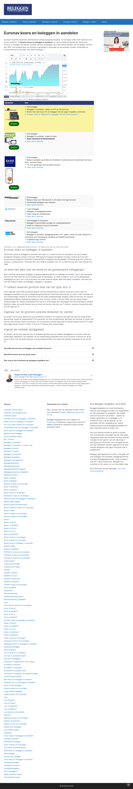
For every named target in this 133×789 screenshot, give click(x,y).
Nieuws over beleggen (12, 727)
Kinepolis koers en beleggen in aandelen (20, 682)
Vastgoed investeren (12, 765)
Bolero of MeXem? (11, 534)
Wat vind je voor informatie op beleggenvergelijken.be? (26, 360)
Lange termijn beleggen (13, 691)
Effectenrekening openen (13, 596)
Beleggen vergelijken (9, 22)
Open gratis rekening (35, 141)
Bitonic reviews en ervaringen (15, 514)
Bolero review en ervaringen (15, 537)
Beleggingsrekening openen (15, 469)
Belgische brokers (11, 475)
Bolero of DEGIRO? (11, 525)
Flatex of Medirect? (11, 632)
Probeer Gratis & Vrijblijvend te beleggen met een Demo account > (53, 114)
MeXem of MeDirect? (12, 721)
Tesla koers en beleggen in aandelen (18, 759)
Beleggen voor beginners (13, 460)
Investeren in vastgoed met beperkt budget (21, 674)
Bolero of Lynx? (10, 531)
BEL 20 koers (9, 439)
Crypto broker (9, 561)
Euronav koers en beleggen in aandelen (19, 620)
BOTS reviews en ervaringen (15, 540)
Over (6, 370)
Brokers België (9, 546)
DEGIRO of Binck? (11, 573)
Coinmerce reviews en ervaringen (17, 558)
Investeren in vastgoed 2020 (15, 671)
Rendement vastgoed (12, 742)
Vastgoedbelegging (11, 768)
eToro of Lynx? (9, 614)
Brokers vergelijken (29, 22)
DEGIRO (7, 570)
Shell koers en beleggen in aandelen (18, 751)
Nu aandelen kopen (11, 730)
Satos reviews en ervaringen (15, 745)
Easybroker (8, 591)
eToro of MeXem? (11, 617)
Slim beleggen (9, 754)
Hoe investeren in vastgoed (14, 653)
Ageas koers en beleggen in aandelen (18, 422)
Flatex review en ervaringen (15, 638)
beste (71, 277)
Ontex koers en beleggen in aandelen (18, 736)
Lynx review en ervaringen (14, 712)
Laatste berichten (15, 370)
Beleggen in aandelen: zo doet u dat (18, 445)
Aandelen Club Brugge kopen (15, 413)
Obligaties (8, 733)
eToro (6, 602)
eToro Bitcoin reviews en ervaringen (18, 605)
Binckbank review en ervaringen (16, 496)
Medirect (7, 715)
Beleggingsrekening (11, 466)
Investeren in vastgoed (13, 668)
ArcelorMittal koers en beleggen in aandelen (21, 428)
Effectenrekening (10, 593)
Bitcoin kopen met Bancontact (15, 505)
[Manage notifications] (128, 784)
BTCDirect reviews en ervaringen (16, 552)
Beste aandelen (10, 478)
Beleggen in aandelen (12, 442)
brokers (22, 279)
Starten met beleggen (12, 757)
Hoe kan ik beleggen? (12, 659)
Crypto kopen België (12, 564)
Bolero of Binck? (10, 522)
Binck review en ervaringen (14, 493)
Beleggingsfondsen (11, 463)
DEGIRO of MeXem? (11, 582)
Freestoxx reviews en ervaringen (16, 641)
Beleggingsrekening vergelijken (16, 472)
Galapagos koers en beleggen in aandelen (20, 644)
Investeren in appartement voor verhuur (19, 662)
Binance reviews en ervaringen (16, 484)
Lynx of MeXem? (10, 709)
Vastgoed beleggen (11, 762)
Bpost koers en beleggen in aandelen (18, 543)
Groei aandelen (10, 650)
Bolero (6, 519)
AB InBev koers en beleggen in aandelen (20, 419)
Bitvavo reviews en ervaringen (15, 516)
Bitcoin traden (9, 510)
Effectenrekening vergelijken (15, 599)
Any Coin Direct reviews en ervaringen (19, 425)
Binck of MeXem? (10, 490)
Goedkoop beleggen (12, 647)
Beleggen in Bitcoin (70, 22)
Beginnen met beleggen (13, 433)
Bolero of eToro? (10, 528)
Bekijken (14, 124)
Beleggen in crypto (89, 22)
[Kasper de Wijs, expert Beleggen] (9, 382)
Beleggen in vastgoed (49, 22)
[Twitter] (91, 375)
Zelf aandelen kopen (12, 777)
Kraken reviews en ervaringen (15, 688)
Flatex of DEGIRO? (11, 626)
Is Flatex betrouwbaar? (13, 676)
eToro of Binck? (10, 608)
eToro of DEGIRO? (11, 611)
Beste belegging (10, 481)
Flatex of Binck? (10, 623)
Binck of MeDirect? (11, 487)
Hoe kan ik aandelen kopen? (15, 656)
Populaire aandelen (11, 739)
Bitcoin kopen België (12, 502)
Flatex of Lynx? (10, 629)
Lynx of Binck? (9, 700)
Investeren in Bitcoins (12, 665)
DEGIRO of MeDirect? (12, 579)
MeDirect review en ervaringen (16, 718)
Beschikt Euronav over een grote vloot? (20, 354)
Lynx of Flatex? (10, 703)
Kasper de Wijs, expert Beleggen (28, 375)
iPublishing (51, 422)
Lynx (5, 697)
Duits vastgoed (10, 588)
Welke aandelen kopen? (13, 774)
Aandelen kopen (10, 416)
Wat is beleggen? (10, 771)
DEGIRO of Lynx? (10, 576)
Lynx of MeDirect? (11, 706)
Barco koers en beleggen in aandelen (18, 431)
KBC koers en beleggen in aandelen (18, 679)
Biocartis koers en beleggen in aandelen (19, 499)
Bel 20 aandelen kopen (13, 436)
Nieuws (104, 22)
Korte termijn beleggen (13, 685)
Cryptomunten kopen (12, 567)
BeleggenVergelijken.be (39, 377)
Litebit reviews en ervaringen (15, 694)
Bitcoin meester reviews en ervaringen (19, 508)
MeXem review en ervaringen (15, 724)
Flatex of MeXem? (11, 635)
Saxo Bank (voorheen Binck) (15, 748)
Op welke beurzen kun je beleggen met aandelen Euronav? (28, 348)
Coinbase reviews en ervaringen (16, 555)
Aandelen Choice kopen (13, 410)
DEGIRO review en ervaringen (15, 585)
